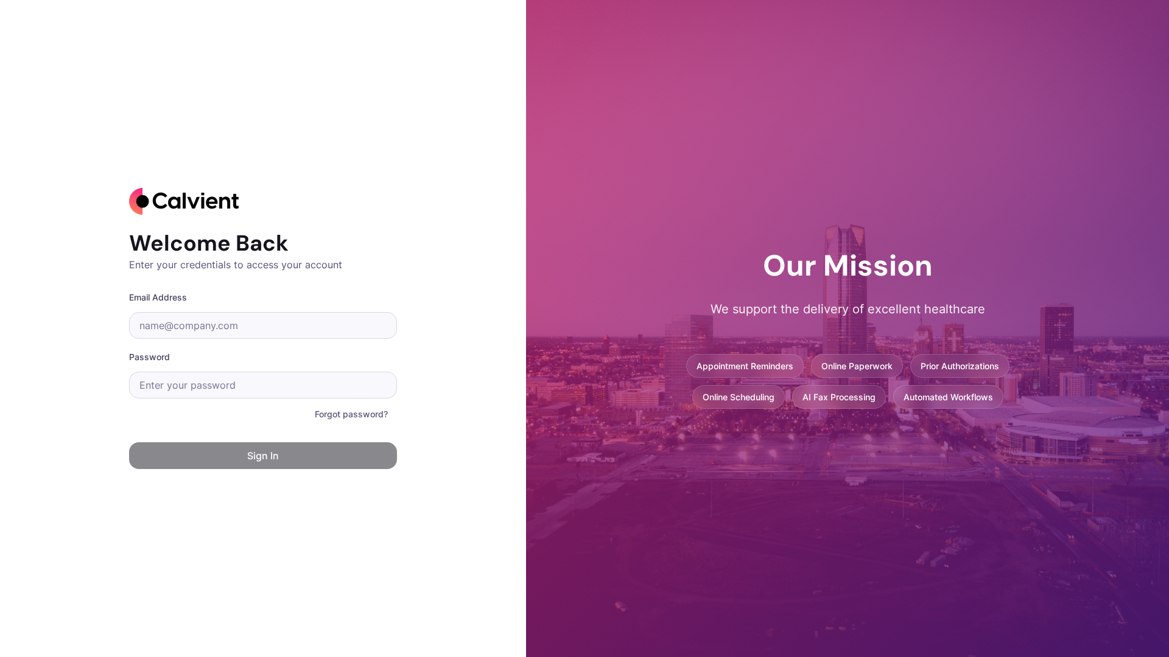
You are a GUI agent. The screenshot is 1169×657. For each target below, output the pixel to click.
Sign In (263, 456)
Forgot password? (351, 414)
